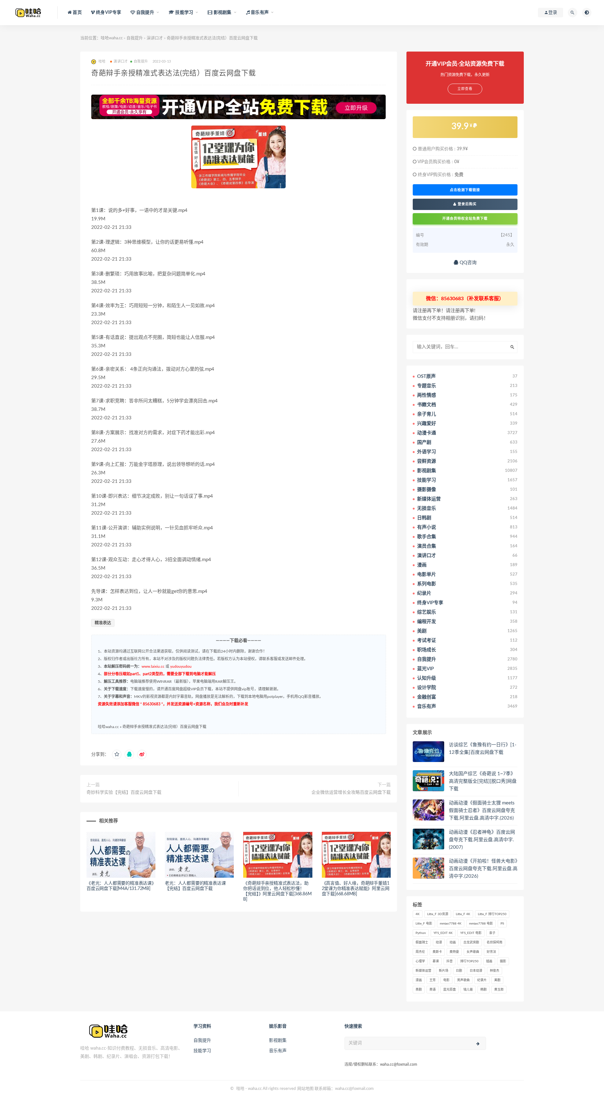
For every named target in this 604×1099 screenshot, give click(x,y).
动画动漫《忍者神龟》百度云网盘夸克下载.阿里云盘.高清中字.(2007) (482, 840)
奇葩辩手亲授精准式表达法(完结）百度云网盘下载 (164, 727)
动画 (453, 942)
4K (418, 914)
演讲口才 (155, 38)
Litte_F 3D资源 (437, 914)
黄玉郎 (499, 989)
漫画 (419, 980)
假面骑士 (422, 942)
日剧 (459, 970)
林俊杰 (494, 970)
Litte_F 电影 (424, 923)
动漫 (439, 942)
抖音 (449, 961)
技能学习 (202, 1051)
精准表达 (103, 623)
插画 (489, 961)
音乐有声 (278, 1051)
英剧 (419, 989)
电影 (446, 980)
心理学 (420, 961)
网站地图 (305, 1089)
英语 (432, 989)
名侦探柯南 (494, 942)
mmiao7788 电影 (481, 923)
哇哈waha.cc (112, 38)
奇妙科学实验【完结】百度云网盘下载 (124, 792)
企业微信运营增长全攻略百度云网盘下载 (351, 792)
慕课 (436, 961)
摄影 (503, 961)
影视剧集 (278, 1040)
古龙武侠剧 (471, 942)
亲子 (492, 933)
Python (421, 933)
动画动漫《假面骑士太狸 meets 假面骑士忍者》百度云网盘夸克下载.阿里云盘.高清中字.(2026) (482, 810)
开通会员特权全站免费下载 (465, 218)
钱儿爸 (468, 989)
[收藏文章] (116, 754)
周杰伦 (420, 951)
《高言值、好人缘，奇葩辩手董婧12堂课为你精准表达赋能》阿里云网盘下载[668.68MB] (355, 888)
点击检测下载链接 (465, 190)
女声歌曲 (473, 951)
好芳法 (491, 951)
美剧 (497, 980)
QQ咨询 (467, 262)
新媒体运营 (423, 970)
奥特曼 (454, 951)
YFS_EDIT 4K (443, 933)
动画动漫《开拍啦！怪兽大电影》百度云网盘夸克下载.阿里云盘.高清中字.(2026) (483, 869)
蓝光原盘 (449, 989)
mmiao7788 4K (450, 923)
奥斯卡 (437, 951)
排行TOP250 (469, 961)
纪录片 (482, 980)
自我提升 (134, 38)
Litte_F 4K (463, 914)
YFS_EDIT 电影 (471, 933)
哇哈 (240, 1089)
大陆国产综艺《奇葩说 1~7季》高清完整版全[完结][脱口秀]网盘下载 (483, 781)
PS (502, 923)
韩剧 (483, 989)
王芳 (432, 980)
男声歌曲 (463, 980)
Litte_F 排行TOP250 (492, 914)
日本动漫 (476, 970)
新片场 (443, 970)
